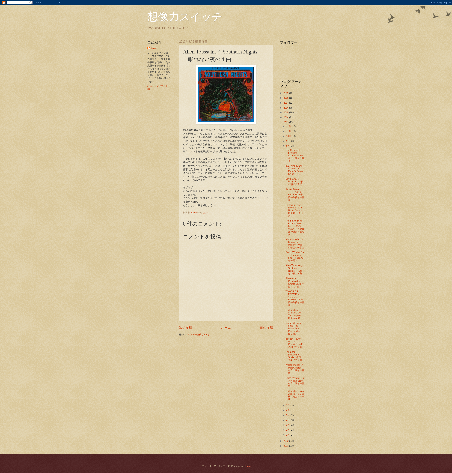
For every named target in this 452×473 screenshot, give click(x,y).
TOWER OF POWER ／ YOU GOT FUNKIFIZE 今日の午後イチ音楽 (295, 298)
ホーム (226, 327)
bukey (154, 48)
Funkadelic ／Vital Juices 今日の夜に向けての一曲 (295, 395)
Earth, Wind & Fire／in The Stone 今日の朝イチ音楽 (296, 382)
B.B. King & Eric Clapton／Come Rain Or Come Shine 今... (295, 169)
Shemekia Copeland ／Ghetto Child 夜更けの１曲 (295, 282)
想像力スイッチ (184, 16)
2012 (286, 441)
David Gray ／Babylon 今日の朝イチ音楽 (294, 182)
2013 (286, 122)
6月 (288, 410)
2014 (286, 117)
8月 (288, 146)
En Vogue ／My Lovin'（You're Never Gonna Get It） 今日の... (294, 210)
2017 (286, 102)
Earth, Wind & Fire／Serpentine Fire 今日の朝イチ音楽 (295, 256)
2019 (286, 93)
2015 (286, 112)
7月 (288, 405)
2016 (286, 107)
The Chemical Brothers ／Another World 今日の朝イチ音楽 (296, 155)
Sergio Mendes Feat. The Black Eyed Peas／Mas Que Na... (293, 328)
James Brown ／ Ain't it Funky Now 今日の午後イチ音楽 (295, 195)
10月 (289, 136)
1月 (288, 434)
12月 (289, 126)
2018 (286, 98)
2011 (286, 446)
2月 (288, 430)
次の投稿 (185, 327)
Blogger (247, 466)
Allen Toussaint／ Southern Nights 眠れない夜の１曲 (295, 269)
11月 (289, 131)
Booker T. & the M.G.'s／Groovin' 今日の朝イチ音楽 (294, 342)
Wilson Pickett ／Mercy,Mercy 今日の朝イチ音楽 (295, 369)
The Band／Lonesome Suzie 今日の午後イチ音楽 (294, 356)
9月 (288, 141)
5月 (288, 415)
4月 (288, 420)
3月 (288, 425)
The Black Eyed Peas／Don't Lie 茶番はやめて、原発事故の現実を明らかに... (295, 227)
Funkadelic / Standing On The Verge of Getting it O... (294, 314)
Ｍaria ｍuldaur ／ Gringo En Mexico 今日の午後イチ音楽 (296, 243)
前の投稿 (266, 327)
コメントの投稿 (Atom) (197, 334)
